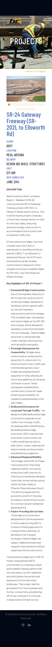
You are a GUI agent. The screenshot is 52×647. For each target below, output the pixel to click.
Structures (37, 164)
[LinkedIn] (29, 625)
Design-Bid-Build (17, 164)
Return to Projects (35, 71)
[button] (9, 104)
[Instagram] (23, 625)
